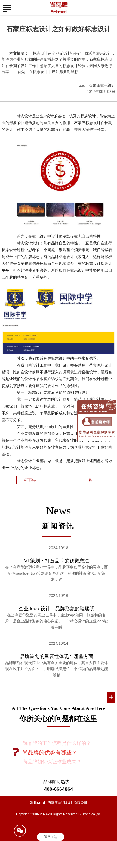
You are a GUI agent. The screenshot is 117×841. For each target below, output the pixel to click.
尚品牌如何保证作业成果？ (52, 761)
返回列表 (30, 480)
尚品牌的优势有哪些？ (50, 752)
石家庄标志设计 (102, 85)
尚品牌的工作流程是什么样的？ (57, 743)
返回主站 (50, 837)
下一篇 (87, 480)
